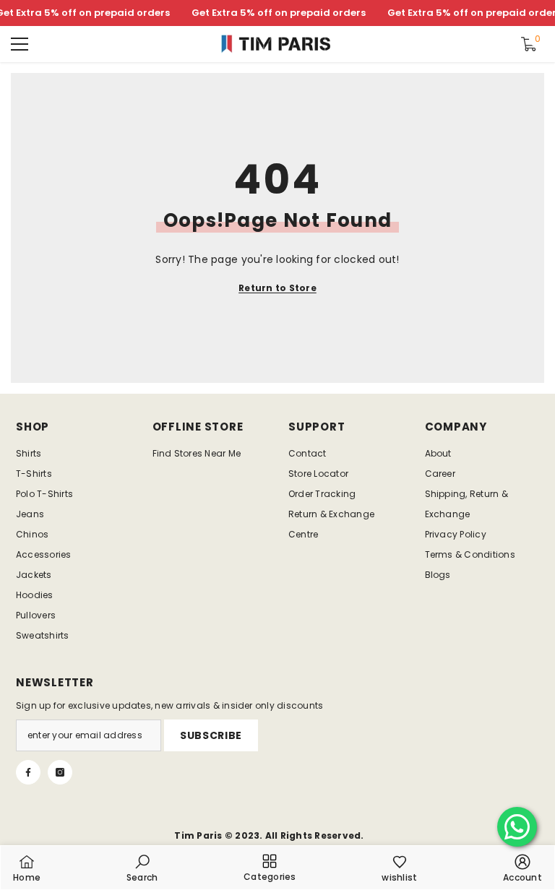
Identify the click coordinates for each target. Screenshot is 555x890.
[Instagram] (60, 772)
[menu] (19, 44)
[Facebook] (28, 772)
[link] (142, 867)
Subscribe (211, 735)
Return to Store (277, 288)
